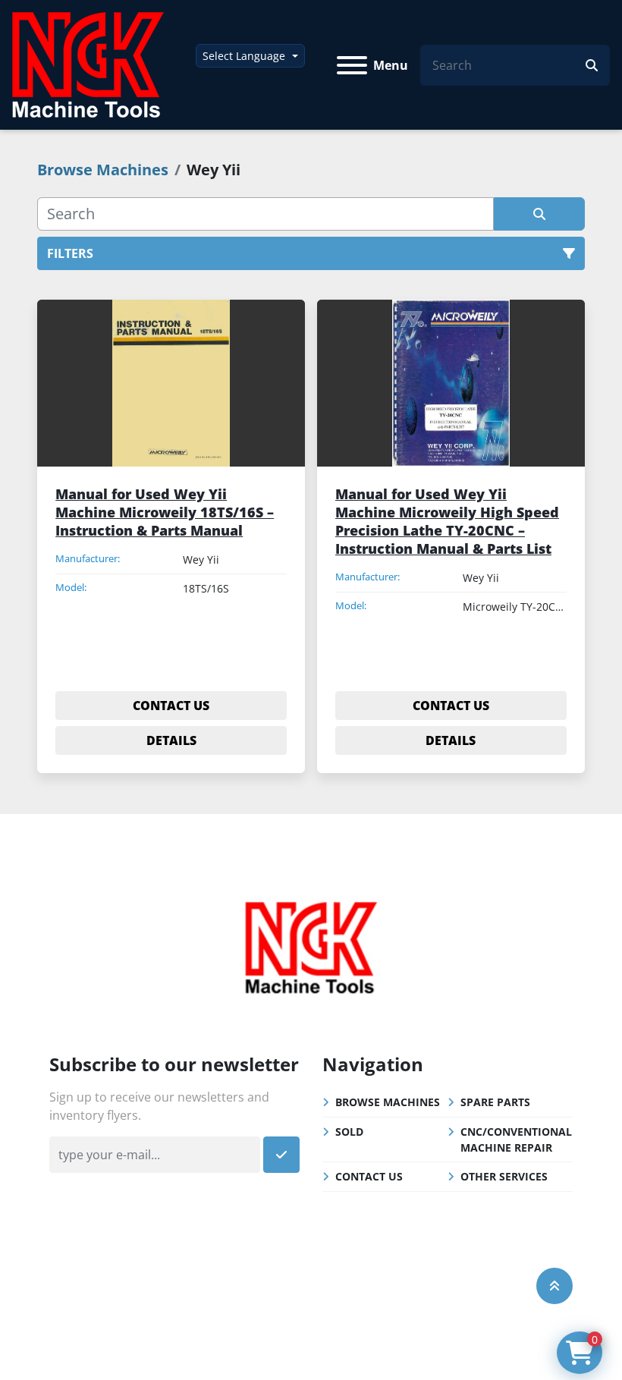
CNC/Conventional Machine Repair (516, 1139)
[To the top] (554, 1286)
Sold (349, 1131)
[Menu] (352, 65)
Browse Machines (387, 1102)
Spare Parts (495, 1102)
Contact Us (369, 1176)
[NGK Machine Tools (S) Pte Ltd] (311, 945)
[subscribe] (281, 1154)
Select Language (244, 56)
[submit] (592, 65)
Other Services (504, 1176)
